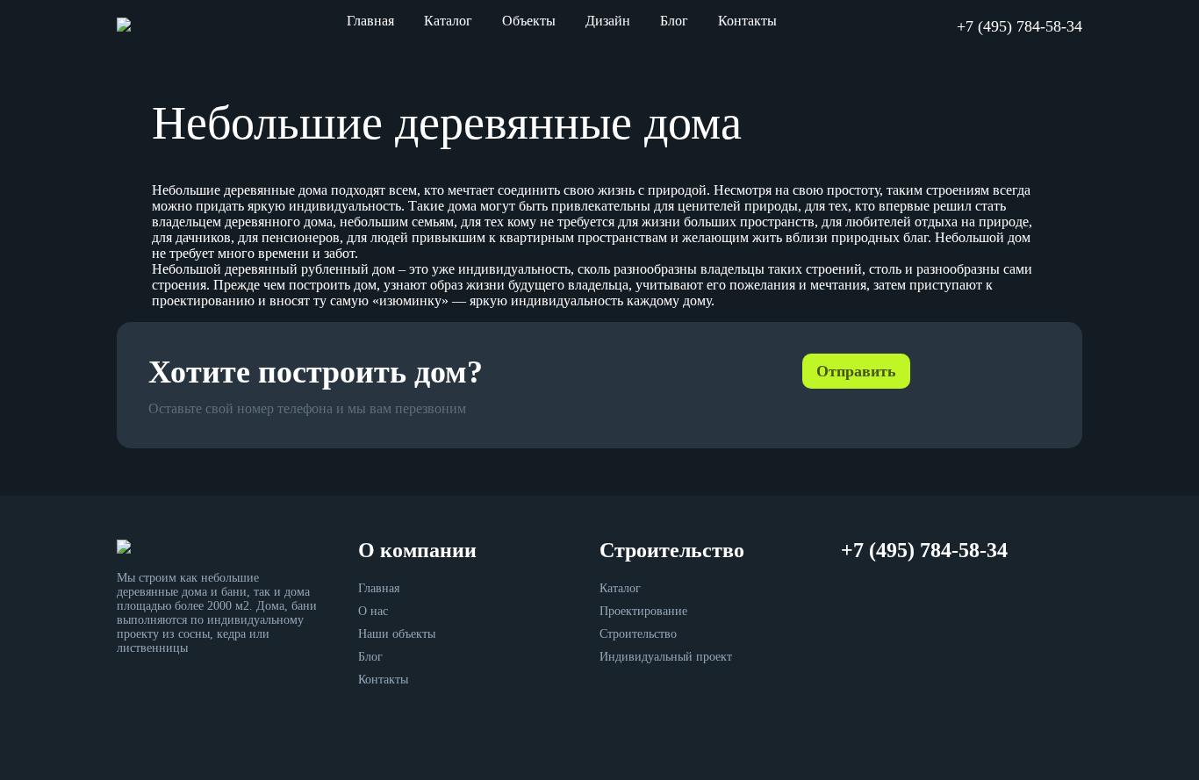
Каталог (448, 20)
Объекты (529, 20)
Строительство (638, 633)
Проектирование (643, 611)
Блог (674, 20)
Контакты (747, 20)
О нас (373, 611)
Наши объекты (396, 633)
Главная (370, 20)
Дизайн (607, 20)
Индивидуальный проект (666, 656)
